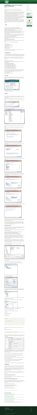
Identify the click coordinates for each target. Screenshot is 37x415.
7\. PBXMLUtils (27, 9)
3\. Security (27, 7)
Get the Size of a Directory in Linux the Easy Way (9, 398)
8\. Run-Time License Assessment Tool (29, 10)
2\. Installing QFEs (28, 6)
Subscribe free (29, 17)
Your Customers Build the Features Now (8, 396)
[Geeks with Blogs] (6, 2)
